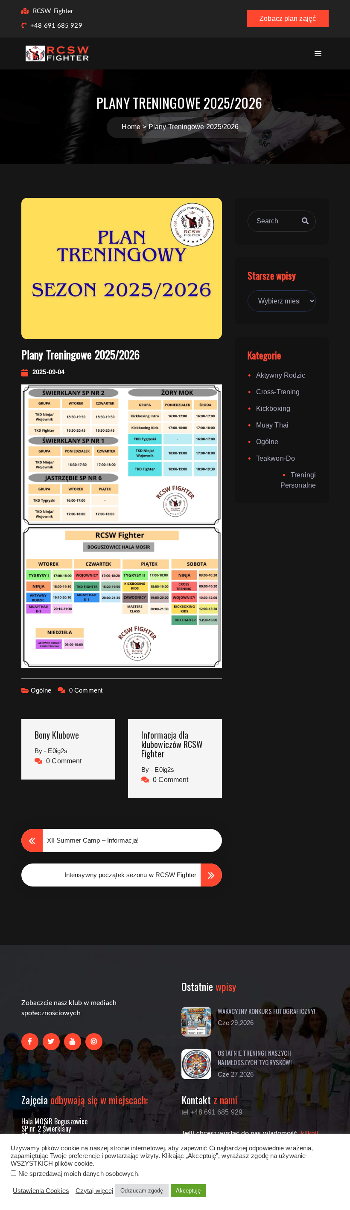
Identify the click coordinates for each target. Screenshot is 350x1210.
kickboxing (273, 408)
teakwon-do (275, 458)
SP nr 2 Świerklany (46, 1128)
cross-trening (278, 392)
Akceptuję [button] (188, 1190)
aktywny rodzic (280, 375)
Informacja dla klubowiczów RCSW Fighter (172, 744)
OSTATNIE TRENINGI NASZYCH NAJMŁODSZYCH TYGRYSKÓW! (255, 1057)
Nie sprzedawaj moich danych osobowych (78, 1173)
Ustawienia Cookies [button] (41, 1190)
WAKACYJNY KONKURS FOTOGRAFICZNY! (266, 1011)
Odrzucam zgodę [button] (141, 1190)
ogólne (41, 690)
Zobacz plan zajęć (288, 18)
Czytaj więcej (94, 1190)
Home (131, 126)
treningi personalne (298, 480)
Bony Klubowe (57, 734)
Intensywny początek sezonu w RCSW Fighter (130, 874)
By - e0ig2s (51, 750)
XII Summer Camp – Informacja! (93, 840)
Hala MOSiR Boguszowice (54, 1121)
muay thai (272, 425)
